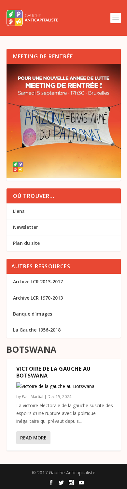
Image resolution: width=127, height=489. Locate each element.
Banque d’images (32, 314)
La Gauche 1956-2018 (37, 330)
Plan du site (26, 243)
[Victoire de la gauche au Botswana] (65, 386)
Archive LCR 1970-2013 (38, 298)
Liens (18, 211)
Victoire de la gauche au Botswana (53, 372)
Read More (33, 438)
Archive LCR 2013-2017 (38, 281)
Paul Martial (32, 396)
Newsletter (25, 227)
